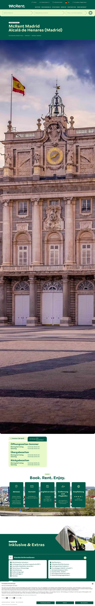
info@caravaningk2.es (32, 498)
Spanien (27, 35)
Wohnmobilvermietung (16, 35)
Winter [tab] (37, 439)
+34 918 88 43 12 (32, 496)
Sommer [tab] (18, 438)
